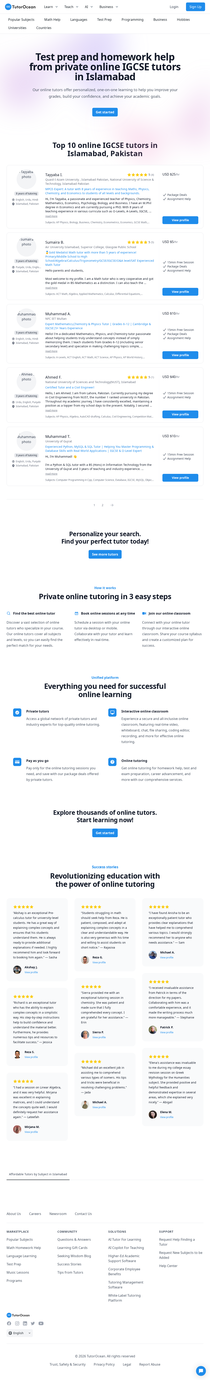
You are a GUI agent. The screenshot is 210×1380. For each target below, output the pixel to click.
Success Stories (69, 1264)
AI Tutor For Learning (124, 1239)
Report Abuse (149, 1364)
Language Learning (22, 1256)
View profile (180, 220)
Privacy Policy (104, 1364)
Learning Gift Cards (72, 1247)
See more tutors (105, 554)
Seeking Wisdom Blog (74, 1256)
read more (51, 216)
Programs (14, 1280)
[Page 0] (113, 504)
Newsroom (58, 1213)
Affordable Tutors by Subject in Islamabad (38, 1174)
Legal (127, 1364)
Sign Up (195, 7)
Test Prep (14, 1264)
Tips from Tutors (70, 1272)
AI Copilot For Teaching (126, 1247)
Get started (105, 112)
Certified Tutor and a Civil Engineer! (69, 387)
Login (174, 7)
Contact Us (83, 1213)
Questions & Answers (74, 1239)
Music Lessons (18, 1272)
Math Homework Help (24, 1247)
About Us (14, 1213)
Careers (35, 1213)
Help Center (168, 1266)
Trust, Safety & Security (68, 1364)
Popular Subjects (20, 1239)
